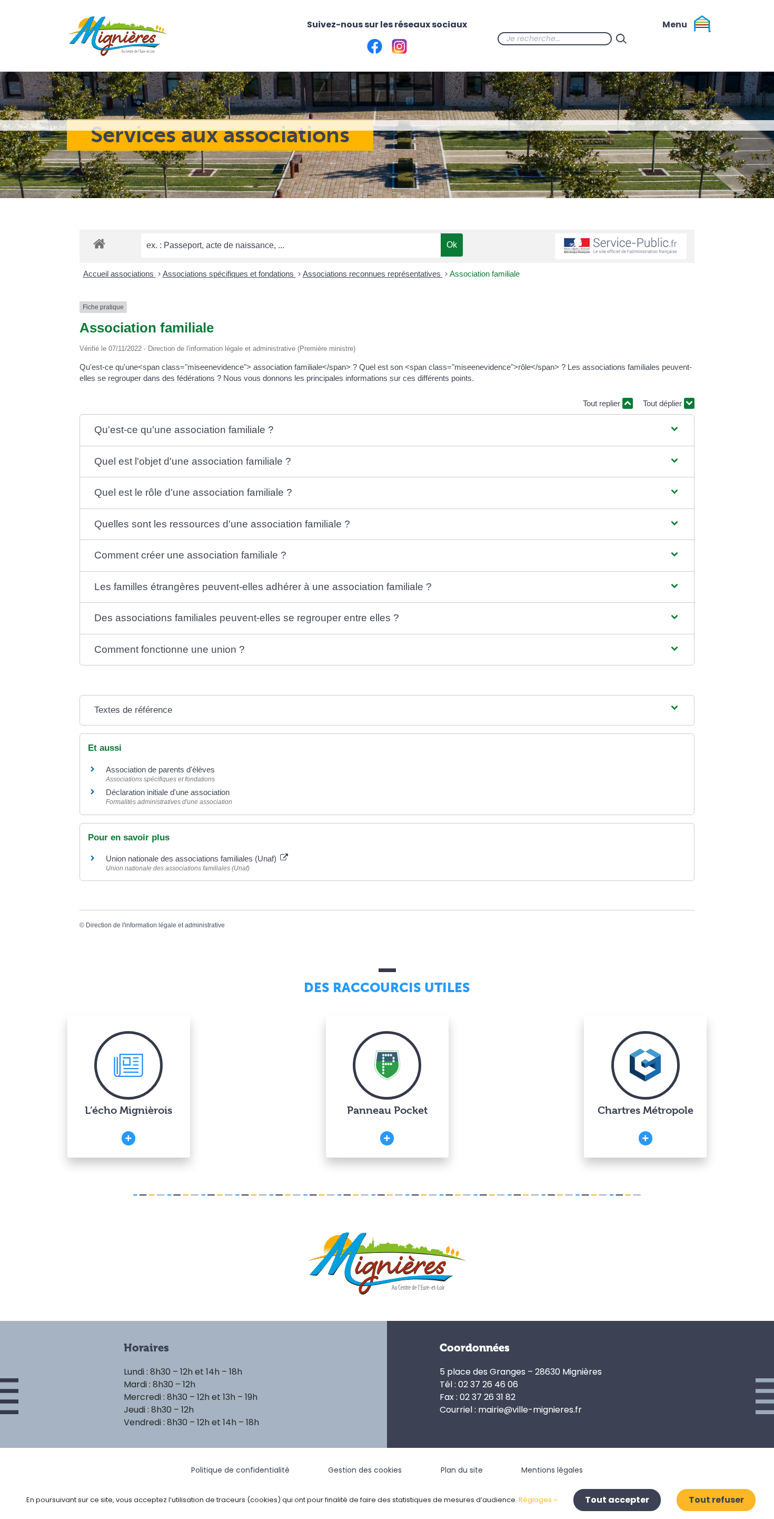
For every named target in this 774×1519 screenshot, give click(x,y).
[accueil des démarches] (99, 243)
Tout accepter (617, 1500)
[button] (387, 430)
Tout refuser (716, 1500)
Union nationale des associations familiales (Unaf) (192, 858)
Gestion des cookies (365, 1470)
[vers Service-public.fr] (621, 246)
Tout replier (602, 403)
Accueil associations (119, 273)
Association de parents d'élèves (160, 769)
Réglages (536, 1500)
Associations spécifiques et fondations (229, 273)
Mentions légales (552, 1470)
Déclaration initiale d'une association (169, 792)
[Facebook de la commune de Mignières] (652, 38)
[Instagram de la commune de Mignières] (673, 38)
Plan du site (462, 1470)
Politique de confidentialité (240, 1470)
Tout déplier (663, 403)
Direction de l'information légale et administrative (155, 925)
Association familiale (485, 273)
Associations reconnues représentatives (373, 273)
